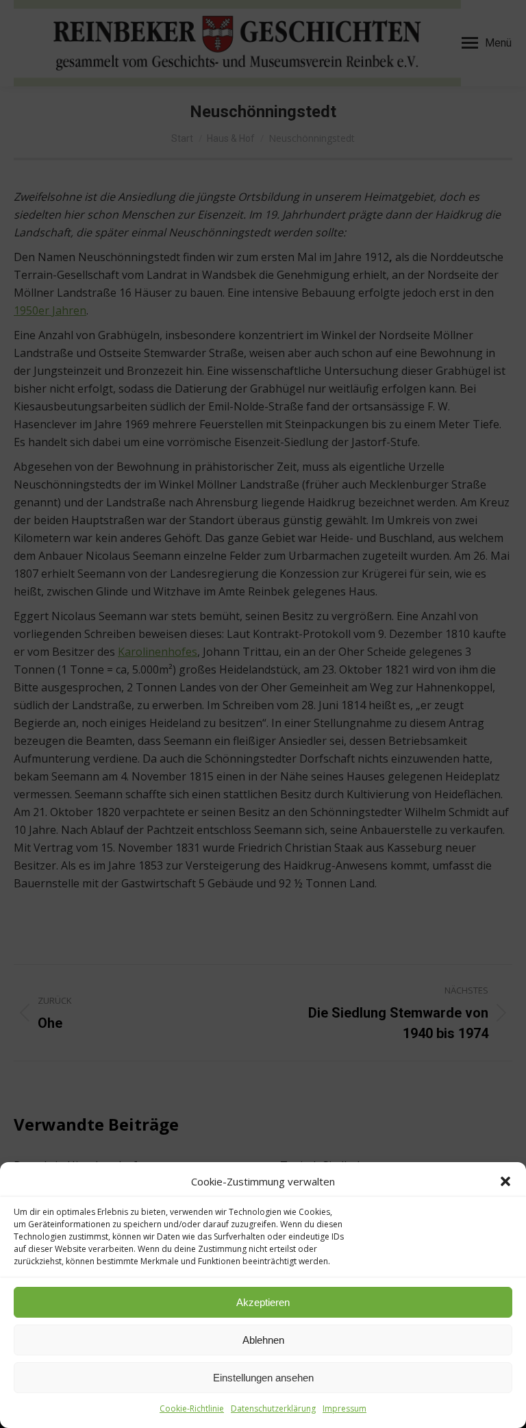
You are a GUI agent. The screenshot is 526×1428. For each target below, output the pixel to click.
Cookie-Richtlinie (192, 1408)
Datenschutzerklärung (273, 1408)
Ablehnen (263, 1340)
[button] (505, 1181)
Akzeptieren (263, 1302)
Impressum (344, 1408)
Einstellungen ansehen (263, 1377)
